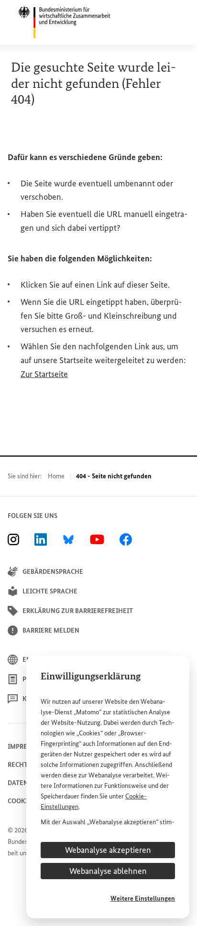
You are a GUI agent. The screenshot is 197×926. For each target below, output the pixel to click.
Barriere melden (50, 630)
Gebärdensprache (52, 572)
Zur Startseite (44, 374)
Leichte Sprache (49, 591)
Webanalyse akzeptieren (108, 850)
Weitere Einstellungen (142, 898)
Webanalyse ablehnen (108, 871)
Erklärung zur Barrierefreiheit (77, 611)
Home (56, 476)
